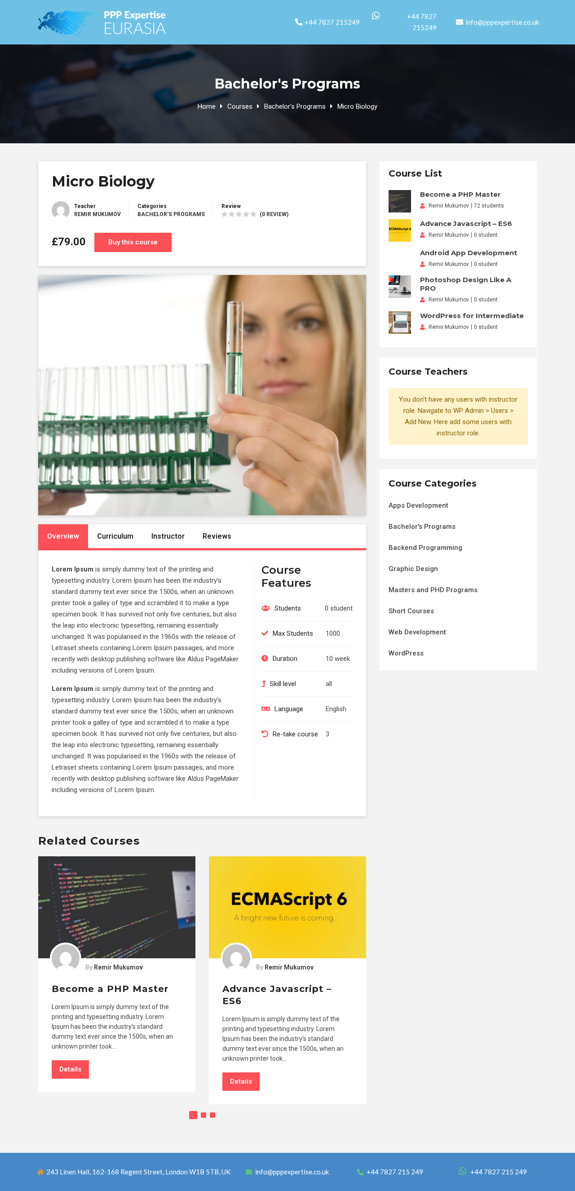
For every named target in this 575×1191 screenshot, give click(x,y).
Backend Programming (425, 548)
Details (70, 1069)
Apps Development (418, 505)
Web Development (417, 632)
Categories (152, 206)
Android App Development (468, 252)
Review (231, 206)
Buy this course (133, 242)
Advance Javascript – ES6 (466, 223)
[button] (193, 1115)
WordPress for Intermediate (472, 315)
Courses (239, 106)
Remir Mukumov (97, 214)
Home (207, 106)
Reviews (217, 536)
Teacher (85, 206)
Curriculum (115, 536)
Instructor (168, 536)
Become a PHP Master (110, 988)
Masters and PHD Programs (433, 590)
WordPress (406, 653)
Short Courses (411, 611)
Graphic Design (413, 569)
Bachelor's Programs (295, 106)
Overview (63, 536)
